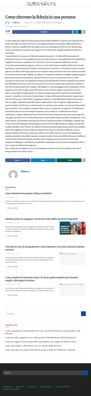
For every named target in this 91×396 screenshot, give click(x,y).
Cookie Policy (46, 387)
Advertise (20, 387)
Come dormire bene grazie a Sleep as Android (28, 193)
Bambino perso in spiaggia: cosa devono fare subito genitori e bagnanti (41, 219)
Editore (16, 23)
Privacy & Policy (63, 387)
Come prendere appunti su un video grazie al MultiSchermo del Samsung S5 (40, 338)
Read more (12, 208)
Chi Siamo (7, 387)
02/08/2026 (10, 253)
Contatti (32, 387)
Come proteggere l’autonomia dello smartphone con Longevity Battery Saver (41, 342)
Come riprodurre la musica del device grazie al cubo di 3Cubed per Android (40, 350)
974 (18, 284)
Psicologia (57, 23)
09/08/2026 (10, 223)
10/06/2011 (28, 23)
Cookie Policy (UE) (11, 389)
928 (18, 223)
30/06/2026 (10, 284)
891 (17, 197)
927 (18, 253)
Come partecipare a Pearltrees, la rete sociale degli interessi (33, 346)
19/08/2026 (10, 197)
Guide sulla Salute (44, 23)
